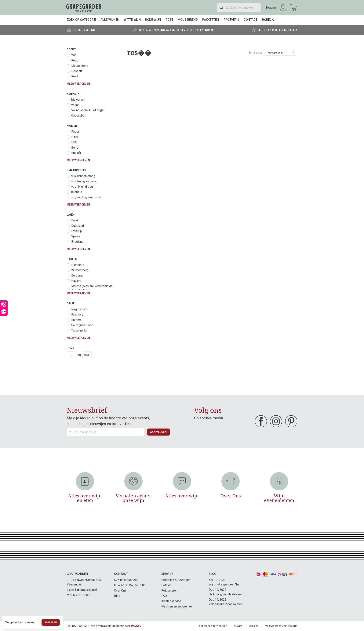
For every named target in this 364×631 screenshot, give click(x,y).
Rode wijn (153, 19)
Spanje (75, 236)
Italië (74, 220)
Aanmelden (158, 431)
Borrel (75, 147)
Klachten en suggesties (177, 606)
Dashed (136, 625)
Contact (250, 19)
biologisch (78, 99)
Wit (73, 55)
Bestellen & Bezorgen (175, 580)
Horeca (268, 19)
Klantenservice (171, 601)
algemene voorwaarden (212, 625)
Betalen (166, 585)
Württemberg (80, 270)
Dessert (76, 71)
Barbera (76, 320)
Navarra (76, 281)
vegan (75, 105)
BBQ (74, 142)
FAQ (164, 596)
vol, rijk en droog (82, 186)
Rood (74, 60)
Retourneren (169, 590)
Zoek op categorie (81, 19)
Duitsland (77, 226)
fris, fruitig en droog (84, 181)
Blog (117, 596)
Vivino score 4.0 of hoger (87, 110)
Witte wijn (132, 19)
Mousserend (188, 19)
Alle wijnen (109, 19)
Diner (74, 137)
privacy (238, 625)
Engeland (77, 241)
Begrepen (51, 622)
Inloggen (270, 7)
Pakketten (210, 19)
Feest (75, 131)
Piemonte (77, 265)
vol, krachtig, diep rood (86, 197)
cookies (253, 625)
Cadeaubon (78, 115)
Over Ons (120, 590)
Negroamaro (79, 309)
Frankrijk (76, 231)
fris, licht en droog (83, 176)
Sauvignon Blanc (82, 325)
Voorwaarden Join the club (281, 625)
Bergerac (77, 275)
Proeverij (231, 19)
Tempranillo (79, 330)
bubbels (76, 192)
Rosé (169, 19)
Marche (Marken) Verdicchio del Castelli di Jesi (92, 288)
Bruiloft (76, 153)
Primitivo (77, 314)
